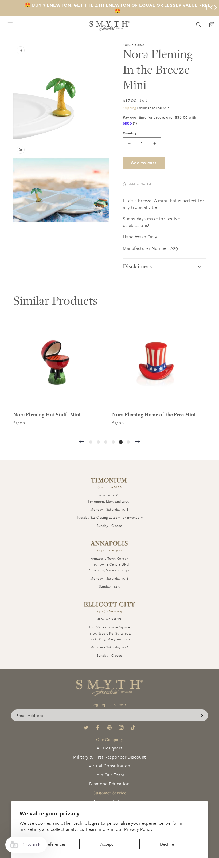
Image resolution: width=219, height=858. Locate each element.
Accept (106, 844)
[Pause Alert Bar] (205, 8)
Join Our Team (109, 774)
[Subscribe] (202, 715)
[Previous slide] (81, 442)
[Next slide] (137, 442)
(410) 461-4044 (109, 611)
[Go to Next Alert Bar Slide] (215, 8)
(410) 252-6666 (109, 487)
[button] (137, 183)
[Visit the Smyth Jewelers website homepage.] (109, 26)
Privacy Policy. (138, 829)
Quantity (129, 132)
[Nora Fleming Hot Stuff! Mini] (55, 363)
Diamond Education (109, 783)
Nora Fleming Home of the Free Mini (151, 414)
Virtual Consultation (109, 765)
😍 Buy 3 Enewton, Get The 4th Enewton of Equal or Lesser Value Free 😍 (118, 8)
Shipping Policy (109, 801)
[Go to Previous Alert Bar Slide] (211, 8)
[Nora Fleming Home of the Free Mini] (154, 363)
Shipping (129, 108)
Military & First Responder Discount (109, 756)
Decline (167, 844)
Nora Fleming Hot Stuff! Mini (44, 414)
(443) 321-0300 (109, 550)
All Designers (109, 747)
